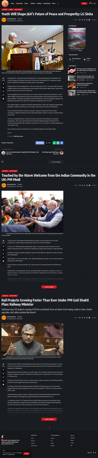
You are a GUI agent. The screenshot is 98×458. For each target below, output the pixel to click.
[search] (92, 3)
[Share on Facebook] (80, 20)
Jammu (11, 9)
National (5, 171)
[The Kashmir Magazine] (5, 3)
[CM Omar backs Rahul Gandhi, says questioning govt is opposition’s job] (72, 78)
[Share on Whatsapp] (84, 20)
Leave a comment (56, 162)
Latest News (18, 9)
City (77, 72)
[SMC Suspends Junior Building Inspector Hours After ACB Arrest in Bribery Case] (72, 71)
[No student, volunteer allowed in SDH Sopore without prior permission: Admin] (72, 93)
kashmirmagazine (11, 18)
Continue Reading (49, 287)
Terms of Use (11, 454)
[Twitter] (89, 59)
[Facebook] (75, 59)
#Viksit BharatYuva (18, 136)
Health (78, 94)
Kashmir (5, 9)
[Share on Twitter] (82, 20)
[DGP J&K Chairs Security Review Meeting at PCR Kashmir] (72, 85)
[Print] (89, 20)
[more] (58, 3)
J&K (77, 79)
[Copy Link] (87, 20)
